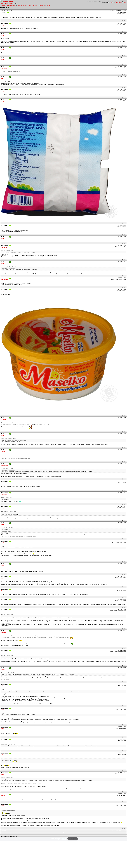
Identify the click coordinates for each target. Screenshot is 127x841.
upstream (3, 632)
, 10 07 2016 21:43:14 (8, 511)
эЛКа (2, 685)
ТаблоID (107, 1)
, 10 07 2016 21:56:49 (8, 744)
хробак (2, 565)
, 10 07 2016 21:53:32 (8, 672)
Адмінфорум (42, 5)
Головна (2, 3)
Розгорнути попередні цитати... (9, 268)
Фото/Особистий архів (22, 5)
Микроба (3, 795)
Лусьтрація (3, 590)
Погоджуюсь (72, 838)
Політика (89, 1)
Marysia (3, 524)
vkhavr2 (3, 611)
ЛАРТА (2, 78)
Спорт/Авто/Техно (33, 5)
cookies (64, 838)
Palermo (3, 451)
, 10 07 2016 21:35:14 (7, 614)
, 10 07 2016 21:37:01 (8, 438)
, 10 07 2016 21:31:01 (8, 266)
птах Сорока (4, 68)
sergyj (2, 14)
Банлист (48, 5)
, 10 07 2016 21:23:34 (7, 250)
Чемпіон (115, 1)
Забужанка (3, 419)
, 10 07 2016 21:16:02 (7, 546)
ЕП (92, 1)
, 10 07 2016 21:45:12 (7, 655)
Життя (103, 1)
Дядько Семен (4, 279)
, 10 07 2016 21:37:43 (7, 497)
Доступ (123, 1)
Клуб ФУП (3, 5)
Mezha (120, 1)
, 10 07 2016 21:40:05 (7, 468)
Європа (111, 1)
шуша (2, 709)
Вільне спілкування (9, 3)
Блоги (95, 1)
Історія (99, 1)
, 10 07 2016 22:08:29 (7, 757)
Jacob (2, 542)
